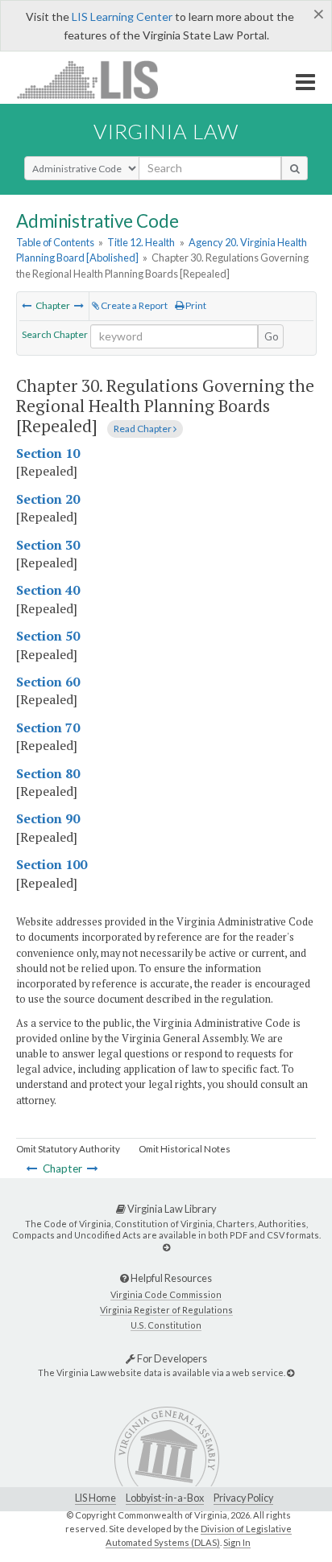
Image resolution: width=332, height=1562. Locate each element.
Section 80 (48, 773)
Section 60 (48, 681)
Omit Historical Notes (184, 1149)
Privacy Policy (243, 1498)
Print (195, 305)
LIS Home (95, 1498)
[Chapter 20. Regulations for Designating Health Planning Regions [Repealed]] (26, 305)
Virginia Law (166, 131)
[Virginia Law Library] (166, 1247)
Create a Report (133, 305)
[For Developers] (290, 1372)
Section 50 (48, 636)
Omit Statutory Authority (68, 1149)
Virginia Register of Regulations (166, 1309)
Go (271, 336)
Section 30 (48, 545)
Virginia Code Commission (166, 1294)
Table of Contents (55, 242)
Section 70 (48, 727)
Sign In (237, 1542)
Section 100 (51, 864)
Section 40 (48, 590)
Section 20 (48, 499)
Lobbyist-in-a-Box (165, 1498)
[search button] (294, 168)
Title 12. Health (141, 242)
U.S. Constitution (166, 1325)
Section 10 (48, 453)
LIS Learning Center (122, 16)
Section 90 (48, 818)
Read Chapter (143, 428)
